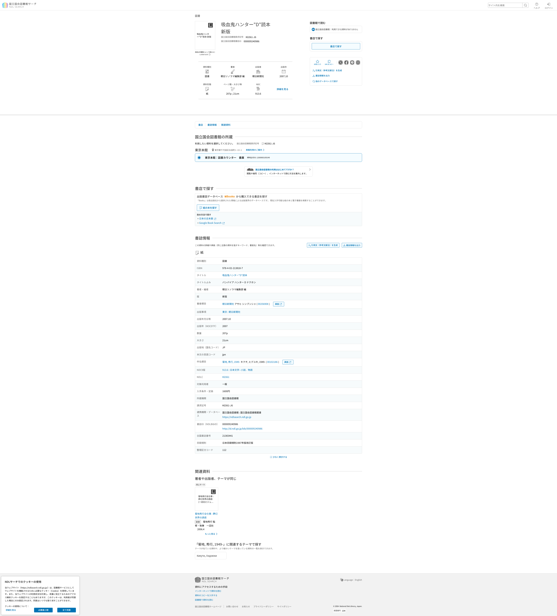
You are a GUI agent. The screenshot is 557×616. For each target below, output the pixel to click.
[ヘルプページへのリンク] (209, 53)
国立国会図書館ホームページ (208, 606)
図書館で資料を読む (204, 599)
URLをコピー (329, 64)
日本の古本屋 (206, 218)
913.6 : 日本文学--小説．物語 (237, 370)
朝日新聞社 (228, 304)
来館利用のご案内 (254, 149)
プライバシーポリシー (263, 606)
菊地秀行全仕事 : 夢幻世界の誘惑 (206, 515)
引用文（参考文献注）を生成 (328, 70)
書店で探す (336, 46)
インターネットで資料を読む (208, 590)
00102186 (272, 362)
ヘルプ (537, 7)
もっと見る (210, 533)
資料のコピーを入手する (206, 595)
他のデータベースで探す (326, 81)
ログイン (549, 7)
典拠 (277, 303)
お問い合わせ (232, 606)
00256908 (263, 304)
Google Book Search (210, 222)
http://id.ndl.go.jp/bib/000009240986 (242, 428)
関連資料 (225, 124)
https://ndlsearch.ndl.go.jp (236, 417)
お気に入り (317, 64)
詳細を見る (282, 89)
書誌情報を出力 (322, 75)
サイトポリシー (284, 606)
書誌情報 (212, 124)
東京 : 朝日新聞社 (231, 312)
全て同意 (67, 609)
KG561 (225, 377)
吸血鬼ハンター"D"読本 (234, 275)
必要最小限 (43, 609)
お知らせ (246, 606)
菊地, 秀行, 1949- (231, 362)
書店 (200, 124)
